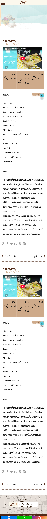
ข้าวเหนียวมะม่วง (10, 256)
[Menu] (4, 3)
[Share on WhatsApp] (3, 244)
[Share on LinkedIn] (24, 244)
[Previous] (2, 20)
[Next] (44, 20)
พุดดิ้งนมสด (38, 256)
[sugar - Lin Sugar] (23, 2)
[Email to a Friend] (15, 244)
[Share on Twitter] (11, 244)
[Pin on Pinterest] (20, 244)
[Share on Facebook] (7, 244)
